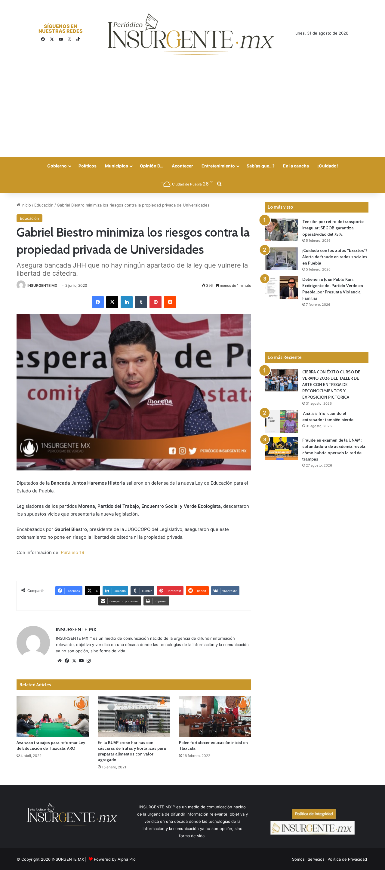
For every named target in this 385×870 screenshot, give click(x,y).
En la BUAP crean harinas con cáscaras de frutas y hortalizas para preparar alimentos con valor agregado (132, 751)
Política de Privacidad (347, 859)
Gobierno (57, 165)
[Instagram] (88, 660)
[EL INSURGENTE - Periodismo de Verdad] (191, 34)
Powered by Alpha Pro (115, 859)
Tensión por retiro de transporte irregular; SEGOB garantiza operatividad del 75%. (333, 228)
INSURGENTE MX (42, 285)
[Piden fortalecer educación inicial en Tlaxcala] (215, 716)
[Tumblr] (141, 302)
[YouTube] (81, 660)
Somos (298, 859)
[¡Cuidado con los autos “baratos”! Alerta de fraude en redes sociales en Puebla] (281, 258)
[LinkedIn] (127, 302)
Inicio (25, 205)
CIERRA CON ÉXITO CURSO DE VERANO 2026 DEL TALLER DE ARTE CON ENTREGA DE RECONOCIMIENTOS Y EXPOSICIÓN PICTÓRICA (331, 384)
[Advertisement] (192, 112)
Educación (44, 205)
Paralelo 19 (72, 552)
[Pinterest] (155, 302)
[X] (112, 302)
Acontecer (182, 165)
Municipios (116, 165)
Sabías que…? (261, 165)
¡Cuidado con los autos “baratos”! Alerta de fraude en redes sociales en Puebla (334, 257)
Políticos (88, 165)
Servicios (316, 859)
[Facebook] (98, 302)
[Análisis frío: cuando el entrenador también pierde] (281, 421)
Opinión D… (151, 165)
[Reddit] (170, 302)
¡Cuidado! (327, 165)
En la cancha (296, 165)
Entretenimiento (218, 165)
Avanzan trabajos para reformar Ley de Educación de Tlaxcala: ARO (51, 745)
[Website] (59, 660)
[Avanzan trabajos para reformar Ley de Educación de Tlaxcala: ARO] (53, 716)
